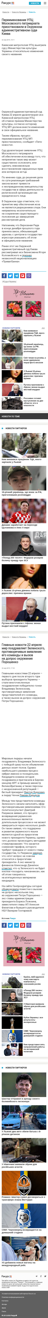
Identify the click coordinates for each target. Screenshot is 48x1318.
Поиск (4, 1311)
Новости (35, 3)
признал (27, 255)
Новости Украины (19, 12)
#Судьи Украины (9, 282)
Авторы (4, 1304)
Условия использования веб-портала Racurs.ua (19, 1294)
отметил (7, 868)
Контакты (5, 1301)
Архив (4, 1308)
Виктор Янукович (34, 792)
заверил (37, 852)
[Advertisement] (24, 82)
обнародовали (10, 889)
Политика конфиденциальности (13, 1297)
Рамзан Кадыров (30, 795)
